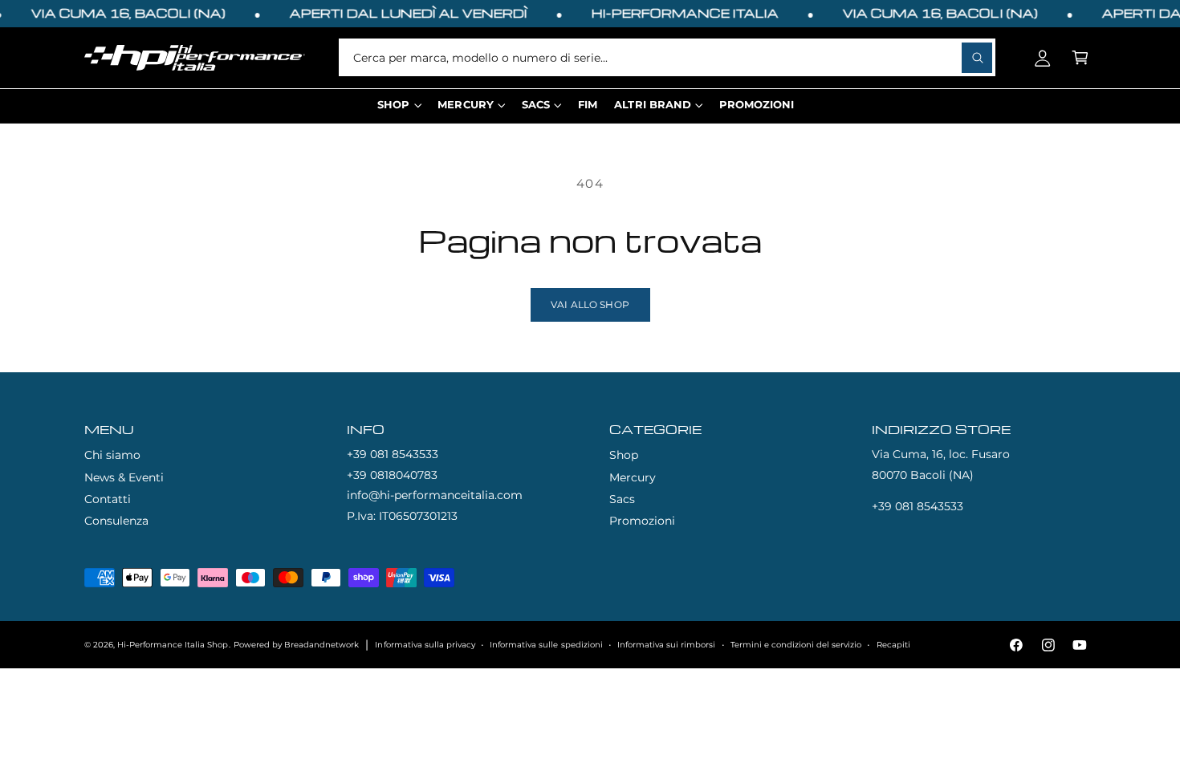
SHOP (393, 105)
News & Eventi (124, 477)
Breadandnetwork (321, 644)
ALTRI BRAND (652, 105)
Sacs (622, 499)
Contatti (107, 499)
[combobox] (667, 57)
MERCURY (465, 105)
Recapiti (893, 644)
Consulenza (116, 520)
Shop (623, 454)
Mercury (632, 477)
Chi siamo (112, 454)
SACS (536, 105)
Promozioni (642, 520)
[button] (1080, 57)
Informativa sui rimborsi (666, 644)
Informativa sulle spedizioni (546, 644)
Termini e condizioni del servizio (795, 644)
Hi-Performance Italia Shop (172, 644)
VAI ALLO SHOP (590, 304)
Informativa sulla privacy (424, 644)
